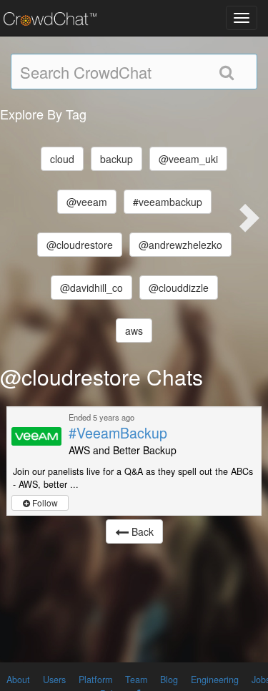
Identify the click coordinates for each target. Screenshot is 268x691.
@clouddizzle (179, 287)
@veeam (86, 202)
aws (134, 330)
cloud (62, 159)
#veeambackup (167, 202)
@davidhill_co (91, 287)
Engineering (215, 679)
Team (136, 679)
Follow (44, 502)
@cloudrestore (79, 244)
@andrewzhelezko (180, 244)
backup (116, 159)
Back (141, 531)
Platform (95, 679)
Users (54, 679)
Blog (169, 679)
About (18, 679)
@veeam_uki (188, 159)
